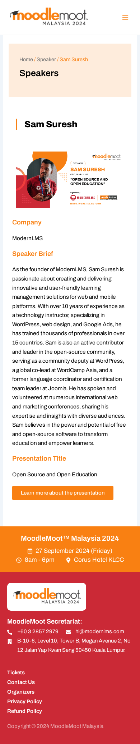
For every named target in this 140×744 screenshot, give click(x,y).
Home (26, 59)
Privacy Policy (24, 701)
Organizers (20, 692)
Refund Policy (24, 711)
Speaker (46, 59)
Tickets (16, 672)
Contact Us (21, 682)
